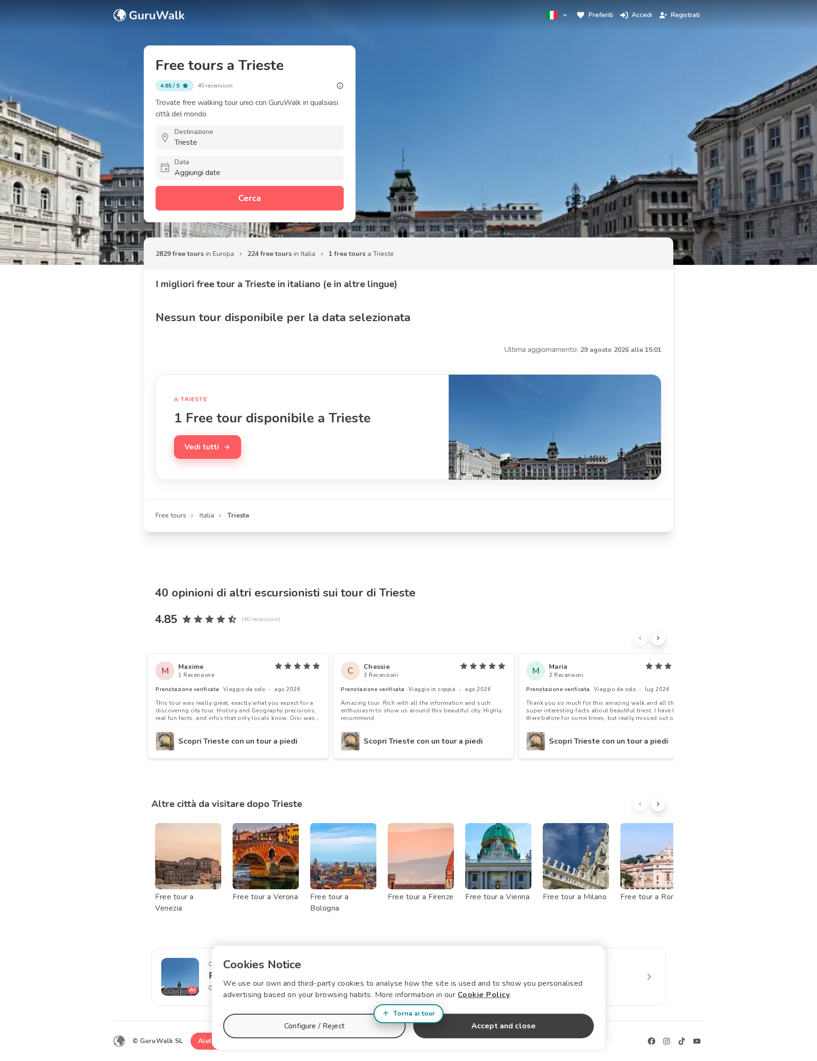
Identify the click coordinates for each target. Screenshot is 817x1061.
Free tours (171, 515)
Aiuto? (208, 1040)
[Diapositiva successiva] (658, 638)
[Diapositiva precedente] (640, 638)
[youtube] (697, 1041)
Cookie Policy (484, 995)
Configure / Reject (314, 1026)
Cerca (249, 198)
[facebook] (651, 1041)
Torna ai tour (414, 1013)
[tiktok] (681, 1041)
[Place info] (340, 85)
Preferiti (601, 14)
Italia (207, 515)
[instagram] (666, 1041)
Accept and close (503, 1026)
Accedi (642, 14)
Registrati (685, 14)
